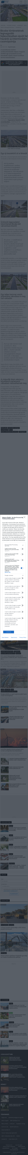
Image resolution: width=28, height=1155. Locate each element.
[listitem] (14, 545)
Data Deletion (5, 637)
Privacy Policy (22, 637)
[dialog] (14, 577)
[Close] (24, 517)
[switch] (22, 549)
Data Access (14, 637)
